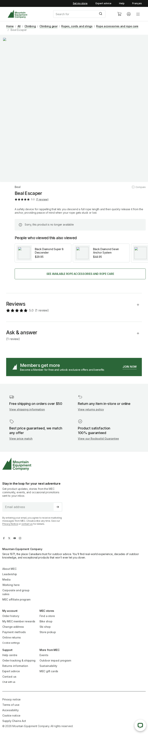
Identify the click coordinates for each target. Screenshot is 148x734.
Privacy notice (11, 699)
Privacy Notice (10, 523)
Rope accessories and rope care (117, 26)
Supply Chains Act (14, 720)
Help (121, 3)
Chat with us (8, 681)
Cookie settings (11, 642)
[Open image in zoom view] (74, 108)
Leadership (9, 574)
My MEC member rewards (18, 621)
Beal (18, 187)
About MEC (9, 568)
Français (137, 3)
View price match (21, 438)
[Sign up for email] (58, 507)
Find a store (47, 616)
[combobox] (82, 14)
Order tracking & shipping (18, 660)
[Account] (129, 14)
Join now (130, 366)
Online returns (11, 637)
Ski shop (45, 626)
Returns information (15, 665)
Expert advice (103, 3)
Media (6, 579)
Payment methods (14, 632)
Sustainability (48, 665)
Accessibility (10, 710)
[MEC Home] (17, 14)
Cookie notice (11, 715)
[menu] (138, 14)
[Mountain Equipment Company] (34, 464)
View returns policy (91, 409)
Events (44, 655)
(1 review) (42, 199)
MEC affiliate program (16, 599)
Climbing (30, 26)
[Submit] (101, 14)
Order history (10, 616)
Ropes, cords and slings (76, 26)
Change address (13, 626)
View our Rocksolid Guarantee (98, 438)
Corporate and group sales (15, 592)
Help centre (9, 655)
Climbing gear (48, 26)
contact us (27, 523)
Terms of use (10, 704)
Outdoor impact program (55, 660)
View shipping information (27, 409)
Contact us (9, 676)
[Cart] (119, 14)
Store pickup (48, 632)
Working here (11, 585)
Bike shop (46, 621)
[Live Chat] (140, 725)
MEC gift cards (49, 671)
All (19, 26)
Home (10, 26)
